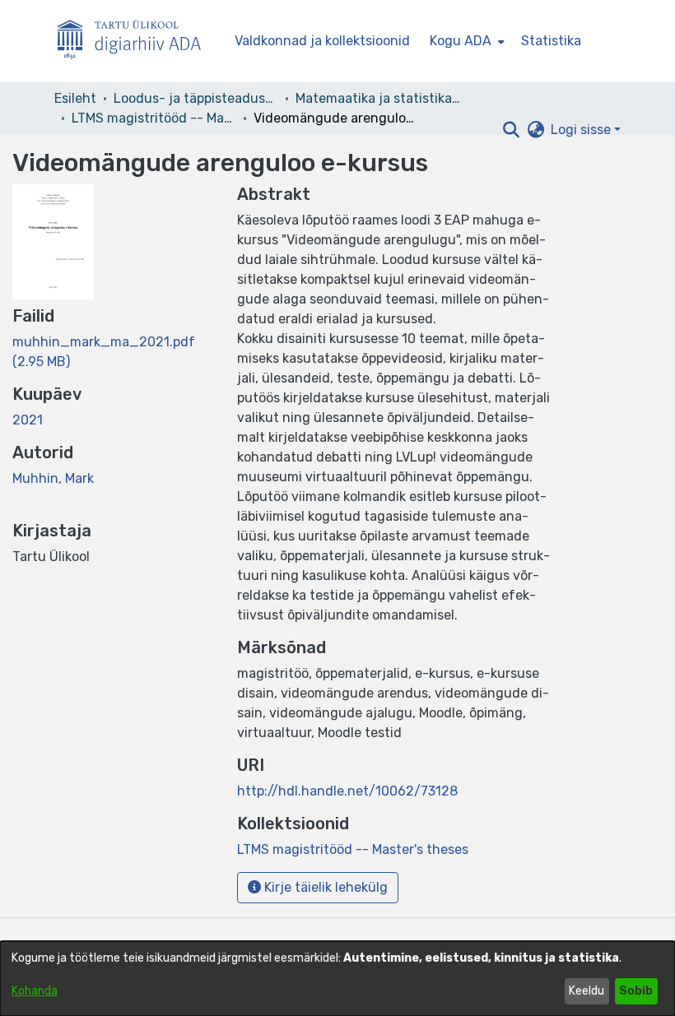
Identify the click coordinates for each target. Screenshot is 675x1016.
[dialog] (337, 978)
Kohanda (35, 991)
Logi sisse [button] (582, 129)
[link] (352, 849)
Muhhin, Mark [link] (53, 478)
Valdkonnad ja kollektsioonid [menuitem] (322, 41)
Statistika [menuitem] (551, 41)
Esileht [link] (75, 98)
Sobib (636, 991)
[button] (510, 130)
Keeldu (586, 991)
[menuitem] (465, 41)
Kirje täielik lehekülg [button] (324, 887)
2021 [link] (27, 420)
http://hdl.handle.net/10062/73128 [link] (347, 791)
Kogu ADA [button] (460, 41)
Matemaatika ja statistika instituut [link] (378, 98)
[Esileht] (136, 41)
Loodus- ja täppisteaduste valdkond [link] (196, 98)
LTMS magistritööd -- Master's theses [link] (154, 118)
